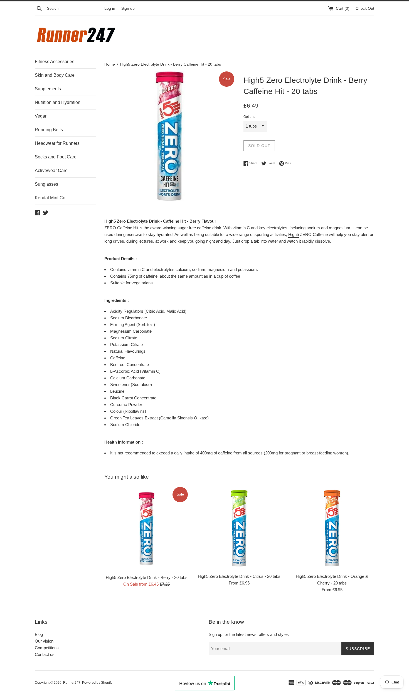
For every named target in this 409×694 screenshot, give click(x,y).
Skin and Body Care (55, 75)
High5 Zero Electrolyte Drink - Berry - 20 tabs (147, 577)
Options (249, 117)
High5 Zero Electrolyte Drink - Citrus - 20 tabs (239, 576)
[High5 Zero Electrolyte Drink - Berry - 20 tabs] (146, 528)
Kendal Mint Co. (50, 197)
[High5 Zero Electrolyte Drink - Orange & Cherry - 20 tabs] (332, 528)
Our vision (44, 641)
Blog (39, 634)
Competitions (47, 647)
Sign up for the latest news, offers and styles (249, 634)
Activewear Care (51, 170)
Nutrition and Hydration (57, 102)
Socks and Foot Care (56, 157)
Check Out (365, 8)
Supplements (48, 88)
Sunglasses (46, 184)
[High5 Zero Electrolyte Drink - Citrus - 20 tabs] (239, 528)
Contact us (45, 654)
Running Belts (49, 129)
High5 (293, 234)
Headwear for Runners (57, 143)
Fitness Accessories (54, 61)
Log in (109, 8)
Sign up (128, 8)
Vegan (41, 116)
